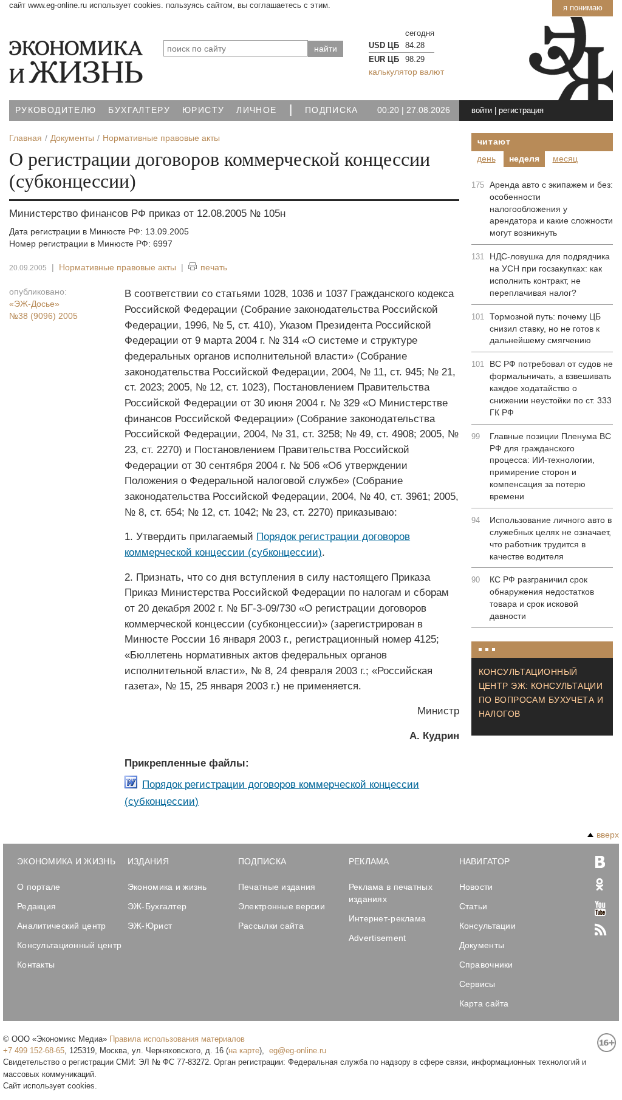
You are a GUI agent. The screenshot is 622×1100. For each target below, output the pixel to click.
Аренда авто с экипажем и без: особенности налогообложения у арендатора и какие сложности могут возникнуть (551, 209)
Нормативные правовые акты (117, 267)
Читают (494, 141)
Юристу (203, 110)
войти (481, 110)
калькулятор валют (406, 72)
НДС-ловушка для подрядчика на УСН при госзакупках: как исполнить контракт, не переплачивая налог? (550, 274)
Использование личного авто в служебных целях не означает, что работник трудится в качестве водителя (551, 538)
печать (213, 267)
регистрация (521, 110)
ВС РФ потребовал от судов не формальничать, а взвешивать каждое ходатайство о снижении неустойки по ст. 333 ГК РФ (551, 388)
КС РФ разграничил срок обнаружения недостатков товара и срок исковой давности (542, 598)
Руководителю (55, 110)
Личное (256, 110)
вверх (607, 834)
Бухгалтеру (139, 110)
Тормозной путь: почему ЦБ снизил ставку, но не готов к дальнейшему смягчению (545, 329)
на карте (243, 1050)
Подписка (331, 110)
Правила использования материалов (177, 1039)
